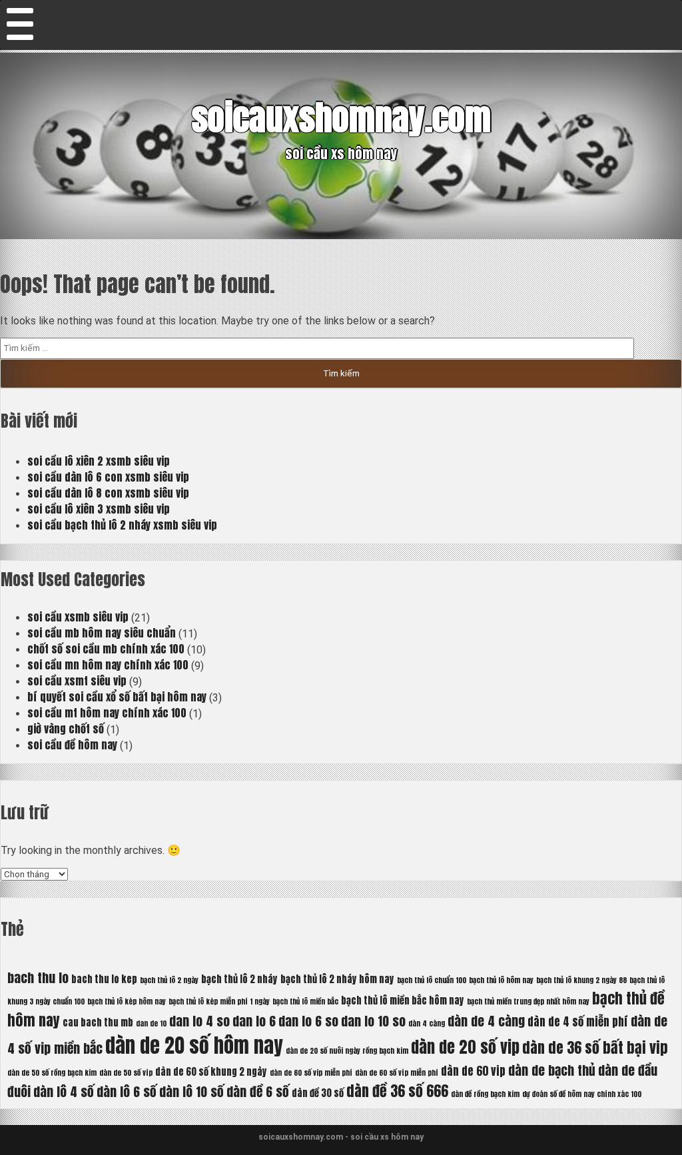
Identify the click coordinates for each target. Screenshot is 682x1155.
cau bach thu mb (98, 1022)
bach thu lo (38, 977)
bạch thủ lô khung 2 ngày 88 (581, 980)
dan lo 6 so (308, 1020)
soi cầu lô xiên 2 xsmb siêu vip (98, 461)
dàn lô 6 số (127, 1091)
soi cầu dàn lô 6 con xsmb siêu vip (108, 477)
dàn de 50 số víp (126, 1072)
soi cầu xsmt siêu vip (77, 681)
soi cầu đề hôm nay (72, 745)
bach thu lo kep (104, 979)
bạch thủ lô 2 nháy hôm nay (337, 979)
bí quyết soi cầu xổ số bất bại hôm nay (116, 697)
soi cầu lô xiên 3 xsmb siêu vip (98, 509)
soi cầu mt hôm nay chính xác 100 (106, 713)
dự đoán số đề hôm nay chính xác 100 (581, 1094)
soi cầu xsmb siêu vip (78, 617)
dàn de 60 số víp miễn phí (396, 1072)
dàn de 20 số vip (465, 1047)
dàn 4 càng (426, 1023)
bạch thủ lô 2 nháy (239, 979)
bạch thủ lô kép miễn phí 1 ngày (219, 1001)
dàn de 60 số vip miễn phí (311, 1072)
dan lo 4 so (199, 1020)
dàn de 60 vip (473, 1071)
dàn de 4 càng (486, 1020)
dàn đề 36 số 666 (397, 1091)
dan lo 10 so (373, 1020)
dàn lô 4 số (63, 1091)
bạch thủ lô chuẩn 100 (431, 980)
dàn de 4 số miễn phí (577, 1021)
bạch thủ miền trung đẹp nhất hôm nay (528, 1001)
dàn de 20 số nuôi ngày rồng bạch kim (347, 1050)
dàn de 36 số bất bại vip (595, 1047)
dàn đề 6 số (257, 1091)
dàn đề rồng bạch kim (485, 1094)
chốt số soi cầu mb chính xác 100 (105, 649)
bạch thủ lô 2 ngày (169, 980)
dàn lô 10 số (191, 1091)
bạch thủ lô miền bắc (305, 1001)
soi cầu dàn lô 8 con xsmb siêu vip (108, 493)
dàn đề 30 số (318, 1093)
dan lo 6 (254, 1020)
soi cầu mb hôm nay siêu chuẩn (101, 633)
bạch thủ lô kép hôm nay (126, 1001)
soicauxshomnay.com (341, 117)
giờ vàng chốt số (65, 729)
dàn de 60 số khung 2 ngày (211, 1071)
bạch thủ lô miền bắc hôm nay (402, 1000)
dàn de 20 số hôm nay (194, 1045)
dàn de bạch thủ (551, 1070)
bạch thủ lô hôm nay (501, 980)
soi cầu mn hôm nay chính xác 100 (107, 665)
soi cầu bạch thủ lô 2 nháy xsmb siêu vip (122, 525)
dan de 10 (151, 1023)
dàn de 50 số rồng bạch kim (52, 1072)
